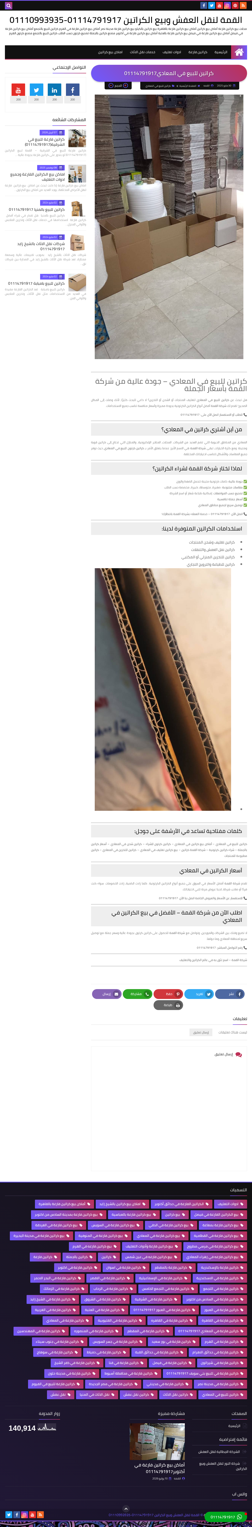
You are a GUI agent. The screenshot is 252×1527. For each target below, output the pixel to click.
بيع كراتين (173, 1214)
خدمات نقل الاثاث (142, 52)
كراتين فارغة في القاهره (170, 1320)
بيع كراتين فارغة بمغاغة (221, 1225)
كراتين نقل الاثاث (176, 1394)
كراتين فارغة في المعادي (65, 1320)
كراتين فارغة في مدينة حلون (69, 1373)
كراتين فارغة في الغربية (53, 1310)
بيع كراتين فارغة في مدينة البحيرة (39, 1235)
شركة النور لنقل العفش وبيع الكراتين (223, 1466)
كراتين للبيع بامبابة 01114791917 (36, 283)
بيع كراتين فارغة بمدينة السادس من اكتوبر (66, 1214)
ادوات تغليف (172, 52)
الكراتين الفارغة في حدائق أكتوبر (180, 1204)
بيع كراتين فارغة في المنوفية (101, 1235)
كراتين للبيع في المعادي (158, 85)
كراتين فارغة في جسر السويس (115, 1341)
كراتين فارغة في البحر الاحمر (55, 1278)
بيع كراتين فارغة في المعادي (159, 1235)
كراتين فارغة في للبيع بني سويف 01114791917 (203, 1373)
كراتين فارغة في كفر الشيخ (74, 1363)
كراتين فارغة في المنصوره (94, 1331)
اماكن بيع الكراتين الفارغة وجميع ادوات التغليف (37, 176)
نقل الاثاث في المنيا (95, 1394)
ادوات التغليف (228, 1204)
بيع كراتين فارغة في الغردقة (56, 1225)
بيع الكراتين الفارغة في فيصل (216, 1214)
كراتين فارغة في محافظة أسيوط (129, 1373)
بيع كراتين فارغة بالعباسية (132, 1214)
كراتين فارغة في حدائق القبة (157, 1352)
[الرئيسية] (239, 52)
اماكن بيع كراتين (110, 52)
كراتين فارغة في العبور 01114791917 (162, 1310)
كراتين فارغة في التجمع (221, 1288)
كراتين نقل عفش (137, 1394)
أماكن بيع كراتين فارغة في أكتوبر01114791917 (159, 1468)
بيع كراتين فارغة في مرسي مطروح (213, 1246)
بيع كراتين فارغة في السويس (113, 1225)
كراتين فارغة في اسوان (124, 1267)
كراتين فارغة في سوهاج (55, 1352)
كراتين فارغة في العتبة (102, 1310)
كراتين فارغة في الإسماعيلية (161, 1278)
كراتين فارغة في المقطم (146, 1331)
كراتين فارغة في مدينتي (165, 1384)
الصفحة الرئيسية (187, 85)
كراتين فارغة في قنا (124, 1363)
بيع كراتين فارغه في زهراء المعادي (212, 1257)
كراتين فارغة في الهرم (222, 1341)
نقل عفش (58, 1394)
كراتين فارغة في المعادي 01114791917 (208, 1331)
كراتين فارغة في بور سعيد (171, 1341)
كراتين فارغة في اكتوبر (75, 1267)
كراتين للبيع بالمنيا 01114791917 (37, 209)
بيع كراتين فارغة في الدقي (169, 1225)
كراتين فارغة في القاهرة (220, 1320)
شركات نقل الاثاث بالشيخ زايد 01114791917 (41, 246)
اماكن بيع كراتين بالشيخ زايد (120, 1204)
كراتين (107, 1257)
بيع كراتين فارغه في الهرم (92, 1246)
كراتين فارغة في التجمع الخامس (166, 1288)
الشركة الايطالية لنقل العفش (219, 1452)
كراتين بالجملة (77, 1257)
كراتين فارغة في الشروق (103, 1299)
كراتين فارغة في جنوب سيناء (57, 1341)
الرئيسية (221, 52)
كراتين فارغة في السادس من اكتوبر (212, 1299)
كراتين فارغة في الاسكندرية (217, 1278)
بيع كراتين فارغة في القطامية (216, 1235)
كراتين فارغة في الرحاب (111, 1288)
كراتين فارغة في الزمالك (62, 1288)
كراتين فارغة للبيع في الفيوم (54, 1384)
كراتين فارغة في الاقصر (108, 1278)
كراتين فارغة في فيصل (170, 1363)
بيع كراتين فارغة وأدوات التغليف (150, 1246)
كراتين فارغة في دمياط (104, 1352)
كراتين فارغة (198, 52)
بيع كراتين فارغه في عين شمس (149, 1257)
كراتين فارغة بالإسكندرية (220, 1267)
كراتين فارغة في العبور (221, 1310)
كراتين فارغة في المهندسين (39, 1331)
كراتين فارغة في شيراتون (220, 1363)
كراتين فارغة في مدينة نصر (218, 1384)
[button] (226, 1517)
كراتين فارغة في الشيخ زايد (50, 1299)
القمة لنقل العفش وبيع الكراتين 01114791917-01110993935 (126, 20)
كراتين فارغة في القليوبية (118, 1320)
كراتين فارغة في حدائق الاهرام (215, 1352)
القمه (177, 1478)
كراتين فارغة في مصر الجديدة (111, 1384)
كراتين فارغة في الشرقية (154, 1299)
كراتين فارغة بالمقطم (171, 1267)
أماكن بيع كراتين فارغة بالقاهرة (62, 1204)
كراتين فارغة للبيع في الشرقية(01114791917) (45, 141)
